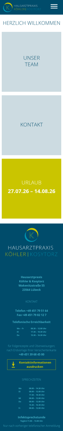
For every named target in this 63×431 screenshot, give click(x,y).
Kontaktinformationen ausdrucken (34, 365)
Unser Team (31, 61)
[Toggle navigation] (54, 7)
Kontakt (31, 124)
